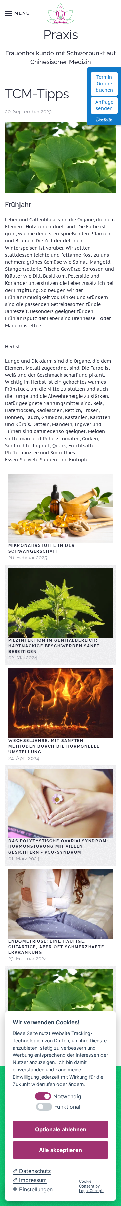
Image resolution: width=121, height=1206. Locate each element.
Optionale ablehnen (60, 1129)
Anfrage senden (104, 105)
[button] (17, 13)
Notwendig (67, 1096)
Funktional (67, 1107)
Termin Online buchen (104, 83)
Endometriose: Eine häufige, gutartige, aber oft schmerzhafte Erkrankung (56, 947)
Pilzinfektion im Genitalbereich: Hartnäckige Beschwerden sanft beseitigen (54, 646)
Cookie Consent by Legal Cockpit (91, 1186)
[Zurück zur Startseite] (60, 13)
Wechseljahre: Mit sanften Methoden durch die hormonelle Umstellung (54, 746)
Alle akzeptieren (60, 1149)
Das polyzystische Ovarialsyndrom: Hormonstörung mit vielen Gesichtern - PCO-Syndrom (58, 847)
